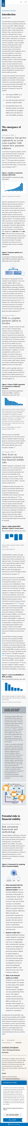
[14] (3, 655)
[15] (6, 655)
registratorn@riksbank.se (13, 1078)
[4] (6, 246)
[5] (21, 299)
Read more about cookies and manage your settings (13, 1108)
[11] (22, 590)
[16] (20, 662)
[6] (20, 310)
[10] (19, 573)
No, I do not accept (12, 1115)
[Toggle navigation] (25, 2)
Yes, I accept (12, 1120)
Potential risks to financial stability (10, 824)
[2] (6, 160)
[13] (19, 603)
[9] (18, 497)
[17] (12, 728)
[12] (16, 603)
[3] (16, 166)
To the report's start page (9, 10)
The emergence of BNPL (8, 135)
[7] (14, 447)
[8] (18, 476)
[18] (13, 736)
